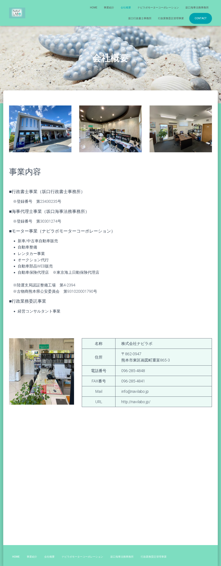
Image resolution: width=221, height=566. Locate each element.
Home (93, 7)
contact (201, 18)
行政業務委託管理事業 (171, 18)
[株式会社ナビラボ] (17, 13)
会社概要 (126, 7)
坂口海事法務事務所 (197, 7)
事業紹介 (109, 7)
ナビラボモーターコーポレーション (158, 7)
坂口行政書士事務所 (140, 18)
